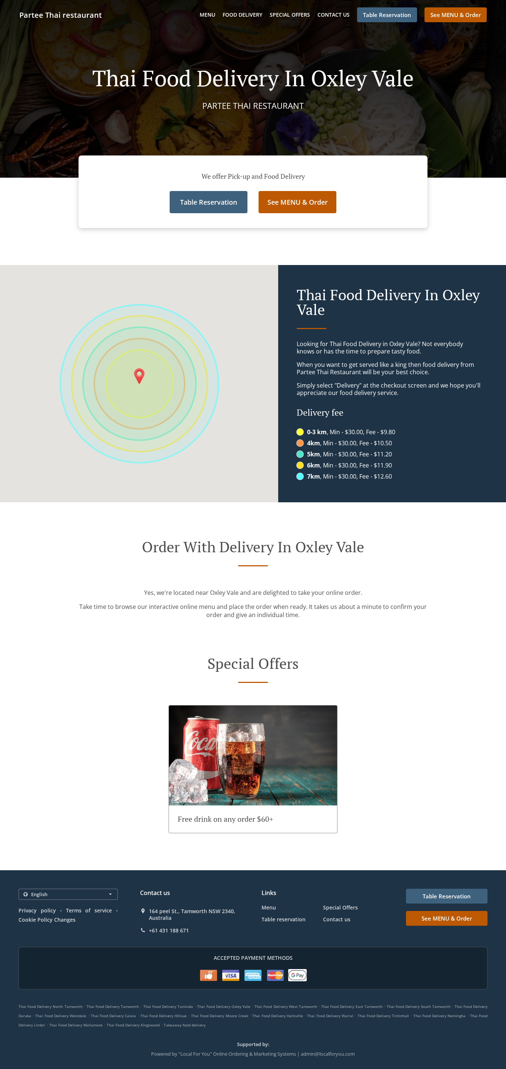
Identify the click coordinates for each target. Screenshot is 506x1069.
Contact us (333, 14)
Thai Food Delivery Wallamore (76, 1025)
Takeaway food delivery (185, 1025)
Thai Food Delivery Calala (113, 1015)
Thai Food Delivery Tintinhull (383, 1015)
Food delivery (242, 14)
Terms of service (89, 910)
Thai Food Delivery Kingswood (133, 1025)
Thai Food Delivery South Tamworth (418, 1006)
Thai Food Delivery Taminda (168, 1006)
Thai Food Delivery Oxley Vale (223, 1006)
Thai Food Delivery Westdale (60, 1015)
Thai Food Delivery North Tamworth (51, 1006)
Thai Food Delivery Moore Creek (219, 1015)
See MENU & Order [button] (455, 15)
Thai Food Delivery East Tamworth (352, 1006)
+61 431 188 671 (169, 930)
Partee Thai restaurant (60, 15)
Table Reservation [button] (387, 15)
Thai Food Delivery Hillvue (163, 1015)
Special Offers (290, 14)
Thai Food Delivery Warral (330, 1015)
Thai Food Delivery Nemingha (439, 1015)
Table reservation (284, 919)
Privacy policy (37, 910)
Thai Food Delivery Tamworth (113, 1006)
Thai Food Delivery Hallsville (277, 1015)
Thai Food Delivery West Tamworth (285, 1006)
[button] (253, 769)
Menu (207, 14)
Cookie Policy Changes (47, 919)
